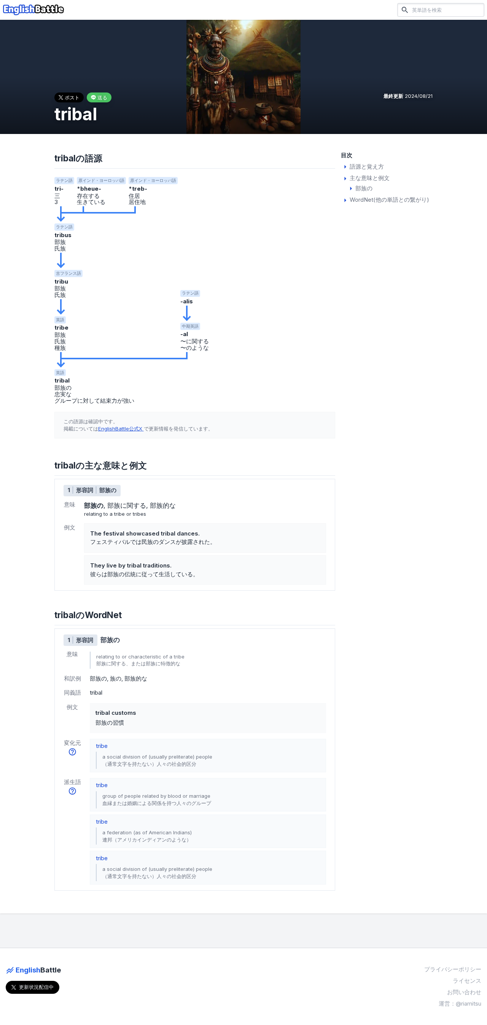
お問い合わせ (464, 992)
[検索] (405, 9)
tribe (102, 745)
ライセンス (467, 980)
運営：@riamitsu (460, 1003)
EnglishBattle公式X (121, 429)
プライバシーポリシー (452, 969)
